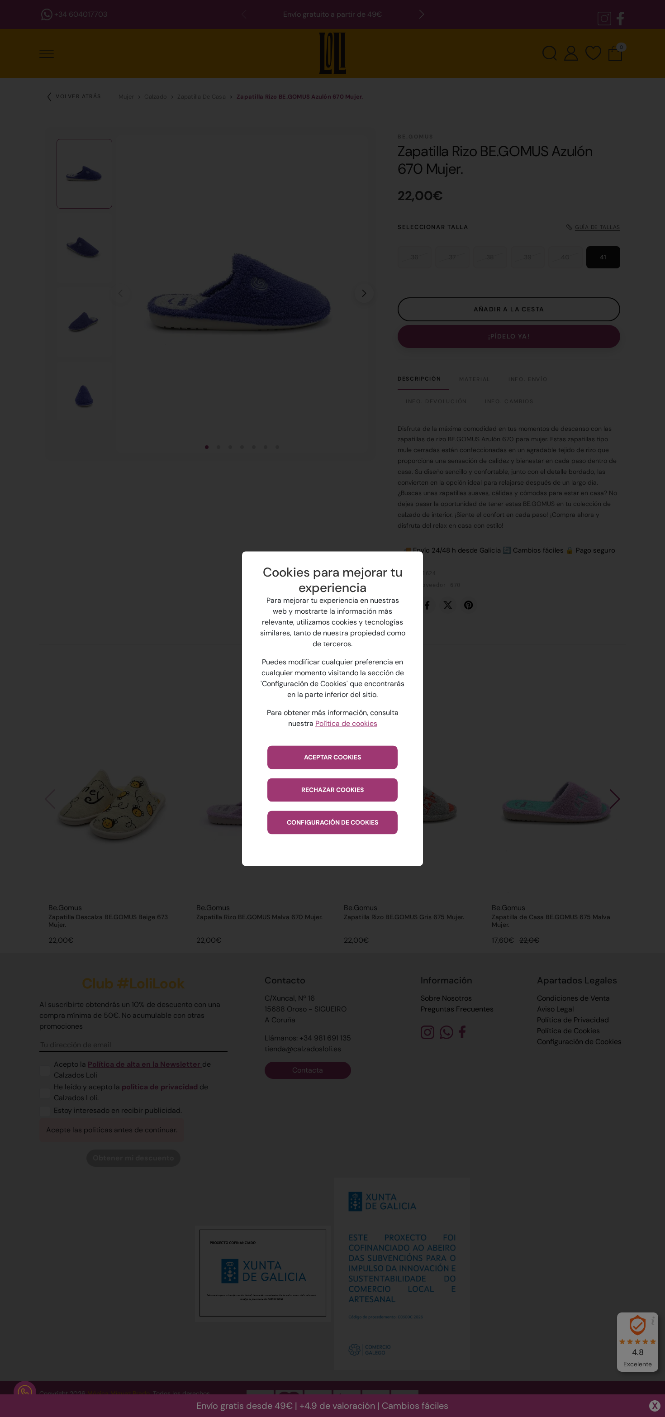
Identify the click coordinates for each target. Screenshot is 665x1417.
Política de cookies (346, 723)
